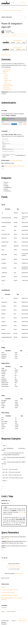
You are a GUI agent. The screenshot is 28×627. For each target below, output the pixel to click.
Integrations (19, 10)
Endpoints (6, 71)
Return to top (4, 578)
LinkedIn (6, 558)
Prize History (8, 84)
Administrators (12, 10)
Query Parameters (8, 89)
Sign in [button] (23, 2)
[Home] (5, 3)
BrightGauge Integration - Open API (9, 595)
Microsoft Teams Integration (8, 592)
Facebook (2, 558)
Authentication (7, 70)
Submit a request (19, 573)
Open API (3, 587)
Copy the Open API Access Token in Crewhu (15, 166)
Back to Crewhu (22, 620)
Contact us (14, 620)
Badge (6, 78)
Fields (5, 73)
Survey (6, 75)
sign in (5, 611)
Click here (21, 512)
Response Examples (8, 85)
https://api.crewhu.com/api (16, 160)
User (6, 77)
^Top (2, 169)
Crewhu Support (4, 10)
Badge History (8, 80)
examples (6, 538)
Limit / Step (6, 87)
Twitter (4, 558)
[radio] (10, 566)
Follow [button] (14, 35)
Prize (6, 82)
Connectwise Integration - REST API (9, 590)
